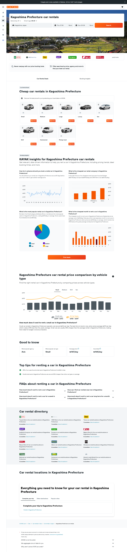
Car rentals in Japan (49, 523)
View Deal (33, 120)
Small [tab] (57, 290)
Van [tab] (77, 290)
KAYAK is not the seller (28, 540)
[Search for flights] (3, 12)
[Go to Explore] (3, 26)
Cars (29, 523)
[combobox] (16, 21)
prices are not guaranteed (56, 534)
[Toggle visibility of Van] (31, 246)
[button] (125, 2)
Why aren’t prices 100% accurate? (32, 547)
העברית (80, 2)
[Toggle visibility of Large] (45, 246)
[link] (67, 257)
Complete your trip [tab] (28, 498)
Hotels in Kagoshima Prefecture (33, 510)
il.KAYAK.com (22, 523)
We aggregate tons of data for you (32, 543)
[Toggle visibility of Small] (31, 243)
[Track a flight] (3, 30)
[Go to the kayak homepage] (12, 7)
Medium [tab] (64, 290)
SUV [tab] (71, 290)
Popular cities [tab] (55, 498)
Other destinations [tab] (42, 498)
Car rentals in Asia (37, 523)
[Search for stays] (3, 16)
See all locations (30, 424)
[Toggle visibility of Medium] (46, 243)
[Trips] (3, 35)
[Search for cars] (3, 20)
